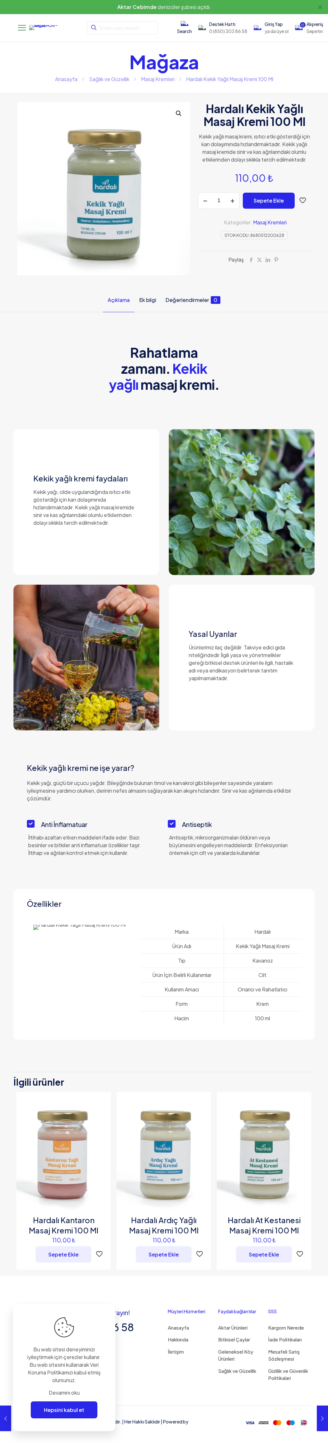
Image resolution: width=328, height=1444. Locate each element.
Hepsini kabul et (64, 1409)
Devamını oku (64, 1392)
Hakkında (178, 1339)
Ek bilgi (147, 299)
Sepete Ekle (269, 200)
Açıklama (119, 299)
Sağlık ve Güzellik (109, 79)
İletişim (176, 1351)
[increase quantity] (232, 200)
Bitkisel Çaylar (234, 1339)
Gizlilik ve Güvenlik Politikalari (288, 1374)
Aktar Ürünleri (233, 1327)
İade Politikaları (285, 1339)
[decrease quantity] (205, 200)
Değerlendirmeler (191, 299)
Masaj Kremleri (158, 79)
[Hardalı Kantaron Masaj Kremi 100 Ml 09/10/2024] (5, 1418)
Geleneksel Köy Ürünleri (235, 1355)
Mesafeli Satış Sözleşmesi (284, 1355)
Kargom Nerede (286, 1327)
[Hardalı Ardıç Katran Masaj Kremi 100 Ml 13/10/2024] (322, 1418)
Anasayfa (66, 79)
